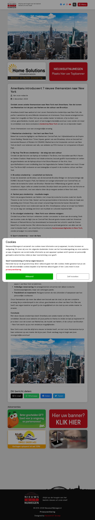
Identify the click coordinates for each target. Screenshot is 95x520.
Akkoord (29, 276)
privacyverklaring (13, 269)
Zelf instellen (72, 276)
